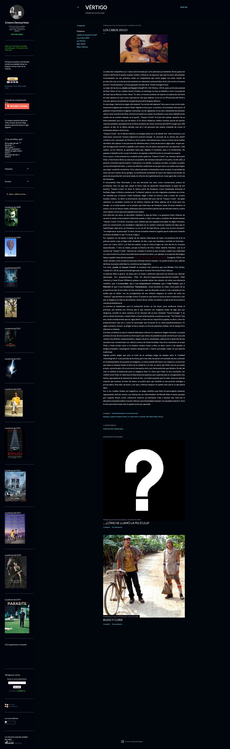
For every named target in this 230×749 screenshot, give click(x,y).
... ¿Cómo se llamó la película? (126, 523)
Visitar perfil (17, 34)
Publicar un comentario (113, 429)
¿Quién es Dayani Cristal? (87, 35)
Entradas (11, 704)
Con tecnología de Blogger (134, 741)
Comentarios (13, 706)
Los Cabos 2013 (83, 38)
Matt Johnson (82, 47)
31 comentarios (117, 527)
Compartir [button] (81, 25)
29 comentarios (117, 624)
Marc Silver (81, 44)
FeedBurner (21, 691)
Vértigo (96, 7)
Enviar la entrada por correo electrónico (125, 413)
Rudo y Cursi (113, 620)
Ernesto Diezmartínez (17, 22)
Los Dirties (81, 41)
